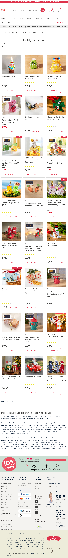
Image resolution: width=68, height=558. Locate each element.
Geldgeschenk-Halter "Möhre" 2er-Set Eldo (34, 205)
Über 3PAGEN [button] (40, 478)
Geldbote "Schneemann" (53, 244)
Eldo (3, 117)
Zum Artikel (9, 90)
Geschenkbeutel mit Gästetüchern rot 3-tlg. (56, 294)
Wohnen (55, 18)
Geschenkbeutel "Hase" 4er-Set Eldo (56, 162)
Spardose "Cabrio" (33, 377)
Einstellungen (51, 551)
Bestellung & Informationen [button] (8, 478)
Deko (13, 18)
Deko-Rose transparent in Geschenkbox (11, 338)
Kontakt (4, 502)
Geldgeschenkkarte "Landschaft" (10, 290)
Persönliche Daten (8, 497)
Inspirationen (5, 22)
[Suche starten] (43, 10)
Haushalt (29, 18)
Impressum (50, 548)
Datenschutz (50, 553)
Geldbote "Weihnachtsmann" (55, 335)
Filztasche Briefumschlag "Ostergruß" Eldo (10, 163)
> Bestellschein (40, 14)
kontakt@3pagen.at (53, 486)
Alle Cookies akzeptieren (53, 538)
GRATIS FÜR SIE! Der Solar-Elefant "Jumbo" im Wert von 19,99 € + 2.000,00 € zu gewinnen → (34, 1)
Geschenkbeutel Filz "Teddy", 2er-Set (11, 378)
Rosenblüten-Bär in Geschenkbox (10, 121)
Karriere (38, 489)
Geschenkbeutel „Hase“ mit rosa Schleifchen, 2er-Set (56, 203)
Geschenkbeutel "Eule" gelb (54, 77)
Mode (47, 18)
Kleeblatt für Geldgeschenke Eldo (56, 118)
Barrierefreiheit (6, 529)
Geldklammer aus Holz (32, 118)
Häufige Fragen (7, 484)
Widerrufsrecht (6, 524)
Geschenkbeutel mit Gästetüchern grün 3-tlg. (33, 339)
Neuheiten (4, 18)
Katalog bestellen (7, 499)
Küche (20, 18)
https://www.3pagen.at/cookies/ (18, 553)
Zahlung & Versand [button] (23, 478)
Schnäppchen (61, 22)
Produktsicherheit (7, 527)
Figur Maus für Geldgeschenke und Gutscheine (34, 160)
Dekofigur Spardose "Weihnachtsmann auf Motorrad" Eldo (33, 248)
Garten (63, 18)
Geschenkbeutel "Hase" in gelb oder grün (10, 203)
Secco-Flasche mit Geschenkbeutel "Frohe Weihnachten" (56, 379)
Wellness (39, 18)
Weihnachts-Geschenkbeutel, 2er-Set (33, 291)
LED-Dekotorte (8, 76)
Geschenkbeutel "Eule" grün (32, 77)
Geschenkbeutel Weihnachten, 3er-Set (10, 245)
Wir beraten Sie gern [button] (54, 478)
